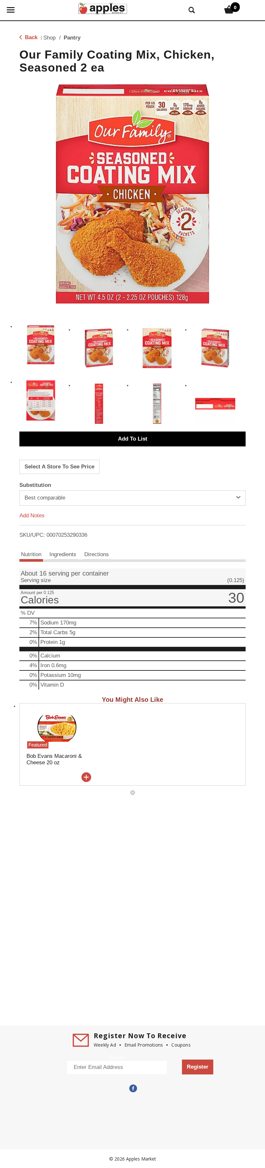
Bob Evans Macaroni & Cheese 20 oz (54, 759)
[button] (40, 344)
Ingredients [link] (62, 554)
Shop (49, 38)
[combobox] (132, 498)
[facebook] (132, 1088)
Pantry (72, 38)
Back (30, 37)
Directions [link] (96, 554)
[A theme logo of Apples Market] (103, 7)
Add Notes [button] (32, 515)
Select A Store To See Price (59, 467)
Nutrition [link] (31, 554)
